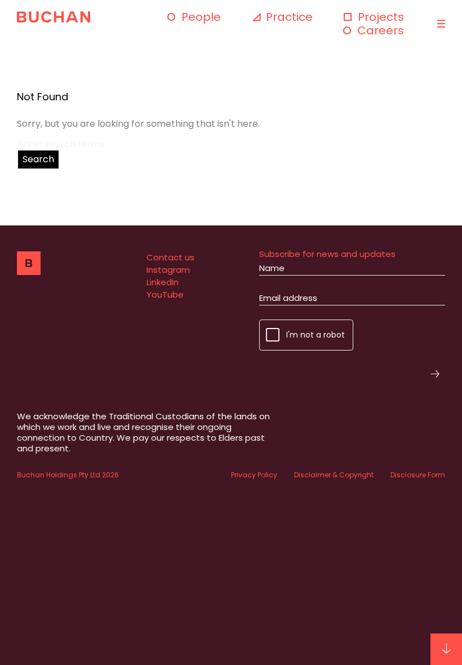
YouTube (165, 294)
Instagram (168, 270)
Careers (380, 30)
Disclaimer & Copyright (334, 475)
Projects (381, 17)
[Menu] (439, 23)
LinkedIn (162, 282)
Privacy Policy (254, 475)
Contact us (170, 257)
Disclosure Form (417, 475)
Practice (289, 17)
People (201, 17)
